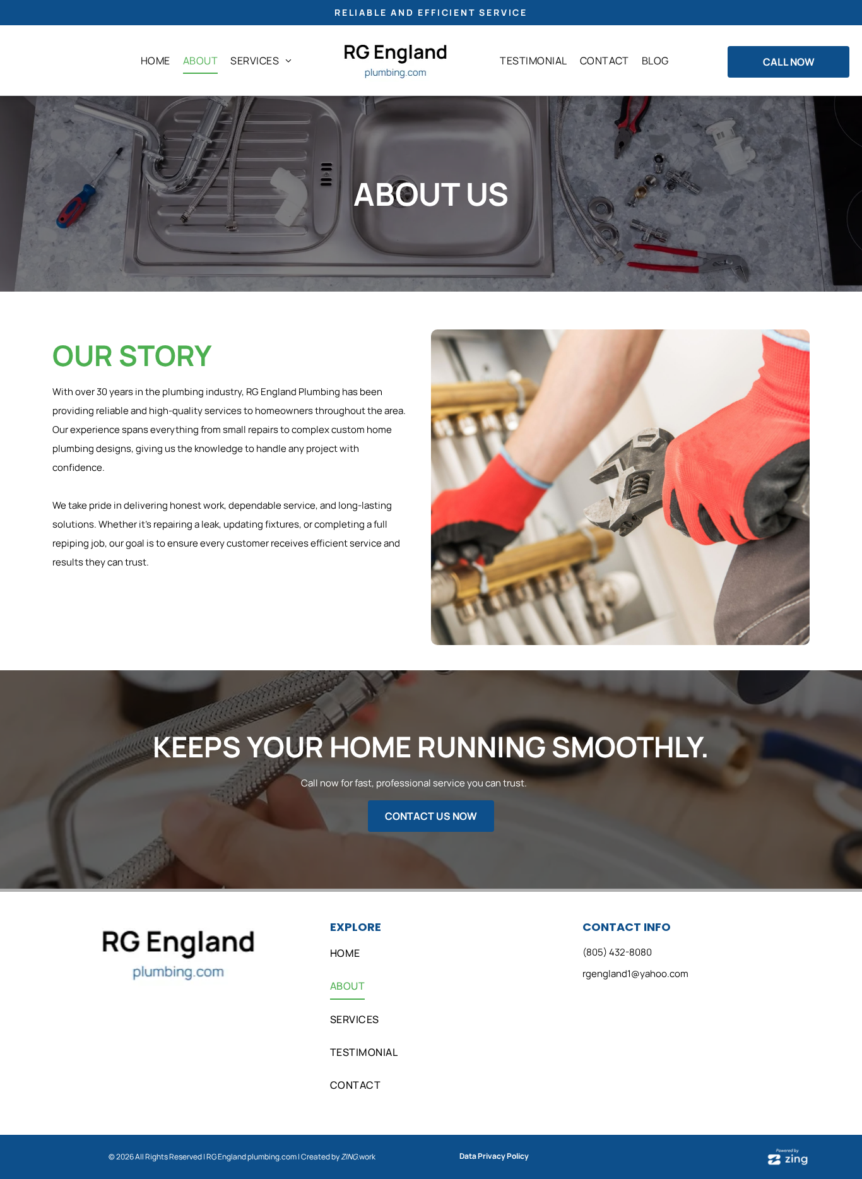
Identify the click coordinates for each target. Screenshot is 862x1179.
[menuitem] (155, 60)
